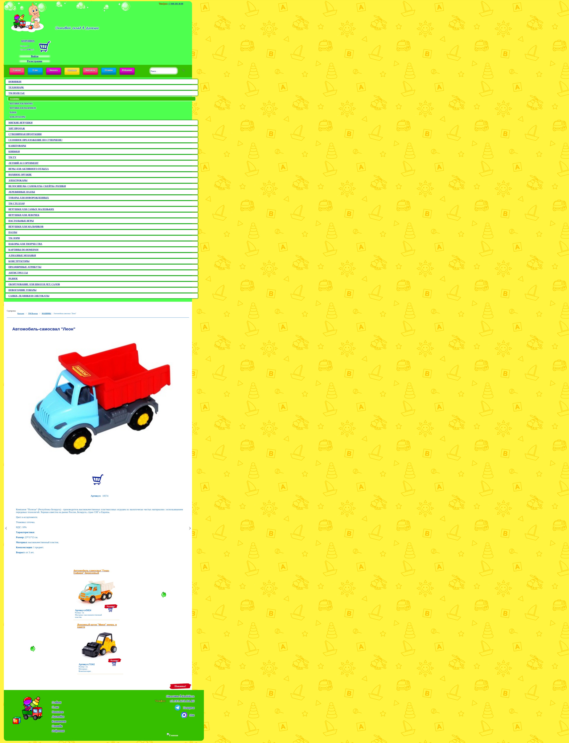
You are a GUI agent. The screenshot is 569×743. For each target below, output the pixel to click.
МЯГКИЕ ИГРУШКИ (20, 122)
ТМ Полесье (33, 314)
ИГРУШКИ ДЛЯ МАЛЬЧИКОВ (23, 108)
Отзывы (109, 70)
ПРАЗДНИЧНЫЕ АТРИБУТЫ (24, 267)
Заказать (53, 70)
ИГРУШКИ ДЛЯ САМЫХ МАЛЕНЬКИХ (31, 209)
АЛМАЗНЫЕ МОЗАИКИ (22, 255)
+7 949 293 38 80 (175, 4)
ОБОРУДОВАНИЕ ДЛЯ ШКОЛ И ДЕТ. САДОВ (34, 284)
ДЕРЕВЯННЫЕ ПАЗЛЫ (21, 192)
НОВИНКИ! (14, 81)
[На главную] (27, 16)
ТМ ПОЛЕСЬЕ (16, 93)
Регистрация (34, 61)
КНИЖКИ (14, 151)
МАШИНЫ (14, 99)
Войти (34, 56)
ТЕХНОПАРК (16, 87)
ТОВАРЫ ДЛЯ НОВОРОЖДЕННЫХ (28, 197)
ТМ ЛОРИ (14, 238)
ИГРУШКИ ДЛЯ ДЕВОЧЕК (21, 103)
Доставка (72, 70)
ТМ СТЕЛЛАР (16, 203)
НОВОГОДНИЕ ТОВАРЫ (22, 290)
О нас (35, 70)
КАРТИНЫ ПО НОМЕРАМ (23, 249)
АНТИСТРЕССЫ (18, 273)
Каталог (20, 314)
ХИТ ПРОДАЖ (16, 128)
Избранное (127, 70)
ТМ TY (12, 157)
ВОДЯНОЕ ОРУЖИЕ (20, 174)
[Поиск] (183, 70)
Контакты (90, 70)
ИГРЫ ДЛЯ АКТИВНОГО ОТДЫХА (28, 169)
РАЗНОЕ (13, 112)
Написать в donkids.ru (180, 696)
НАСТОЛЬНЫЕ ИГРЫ (21, 221)
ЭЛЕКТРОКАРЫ (17, 180)
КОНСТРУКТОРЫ (17, 117)
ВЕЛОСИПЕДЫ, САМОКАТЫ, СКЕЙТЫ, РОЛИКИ (37, 186)
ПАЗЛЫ (12, 232)
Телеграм (188, 708)
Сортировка (11, 311)
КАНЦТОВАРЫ (17, 145)
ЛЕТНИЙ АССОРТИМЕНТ (23, 163)
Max (192, 715)
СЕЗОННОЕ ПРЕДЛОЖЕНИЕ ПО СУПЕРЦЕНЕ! (35, 140)
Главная (17, 70)
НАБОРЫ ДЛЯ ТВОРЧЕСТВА (25, 244)
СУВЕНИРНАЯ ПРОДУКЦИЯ (25, 134)
